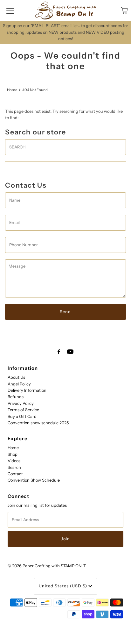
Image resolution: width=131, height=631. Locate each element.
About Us (16, 377)
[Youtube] (70, 351)
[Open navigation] (10, 10)
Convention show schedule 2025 (38, 422)
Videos (14, 460)
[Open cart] (124, 10)
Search (14, 467)
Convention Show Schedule (34, 480)
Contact (15, 473)
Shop (12, 454)
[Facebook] (59, 351)
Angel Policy (19, 384)
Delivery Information (27, 390)
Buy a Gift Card (22, 416)
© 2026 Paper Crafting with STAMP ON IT (47, 565)
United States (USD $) (63, 586)
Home (12, 90)
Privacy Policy (21, 403)
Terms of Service (23, 409)
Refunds (16, 396)
